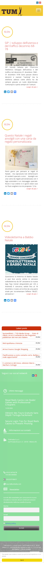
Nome (6, 506)
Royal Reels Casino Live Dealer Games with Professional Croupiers (20, 402)
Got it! (22, 560)
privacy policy (11, 523)
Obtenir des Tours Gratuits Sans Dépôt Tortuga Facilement (21, 414)
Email (6, 514)
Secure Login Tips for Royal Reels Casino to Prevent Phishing (22, 422)
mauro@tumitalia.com (13, 484)
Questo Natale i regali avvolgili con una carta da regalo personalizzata (20, 139)
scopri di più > (32, 87)
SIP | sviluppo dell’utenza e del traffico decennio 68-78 (21, 46)
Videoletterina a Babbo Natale (19, 238)
